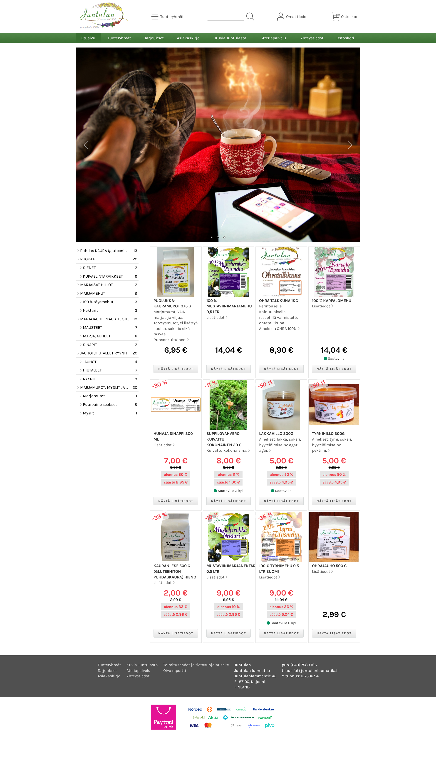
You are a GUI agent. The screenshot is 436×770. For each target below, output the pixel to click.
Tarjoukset (154, 38)
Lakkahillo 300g (276, 433)
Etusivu (88, 38)
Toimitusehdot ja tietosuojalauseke (196, 665)
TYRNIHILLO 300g (328, 433)
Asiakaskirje (188, 38)
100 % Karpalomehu (331, 300)
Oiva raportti (174, 670)
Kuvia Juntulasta (230, 38)
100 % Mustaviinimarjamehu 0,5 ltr (229, 306)
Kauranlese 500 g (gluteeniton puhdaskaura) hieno (175, 571)
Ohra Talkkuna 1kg (278, 300)
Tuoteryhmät (119, 38)
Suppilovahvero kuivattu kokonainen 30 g (224, 439)
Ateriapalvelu (274, 38)
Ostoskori (345, 38)
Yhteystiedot (312, 38)
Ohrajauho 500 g (329, 565)
